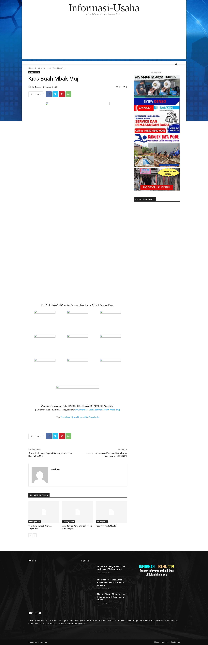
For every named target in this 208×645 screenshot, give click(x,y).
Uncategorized (41, 68)
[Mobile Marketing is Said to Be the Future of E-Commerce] (88, 570)
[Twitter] (55, 94)
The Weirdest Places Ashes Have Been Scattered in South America (110, 582)
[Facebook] (49, 94)
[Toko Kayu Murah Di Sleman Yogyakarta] (43, 512)
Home (30, 68)
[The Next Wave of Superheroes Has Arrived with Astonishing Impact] (88, 598)
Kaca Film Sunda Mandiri (106, 526)
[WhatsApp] (68, 94)
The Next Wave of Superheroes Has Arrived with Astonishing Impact (111, 597)
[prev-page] (30, 535)
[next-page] (35, 535)
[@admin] (30, 86)
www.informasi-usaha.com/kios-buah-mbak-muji (97, 409)
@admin (37, 87)
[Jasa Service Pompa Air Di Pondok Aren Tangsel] (77, 512)
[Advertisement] (104, 39)
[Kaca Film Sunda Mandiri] (111, 512)
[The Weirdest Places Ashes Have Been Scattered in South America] (88, 583)
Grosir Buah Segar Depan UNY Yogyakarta (80, 417)
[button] (176, 64)
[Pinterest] (62, 94)
